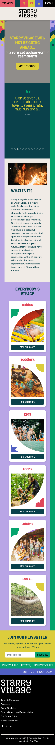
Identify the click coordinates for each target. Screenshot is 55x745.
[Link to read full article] (27, 325)
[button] (24, 3)
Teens (27, 469)
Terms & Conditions (10, 700)
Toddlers (27, 359)
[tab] (12, 149)
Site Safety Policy (9, 716)
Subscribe (42, 655)
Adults (27, 524)
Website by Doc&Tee (28, 741)
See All (27, 578)
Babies (27, 305)
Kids (27, 414)
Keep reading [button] (27, 66)
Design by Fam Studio (39, 738)
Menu (49, 3)
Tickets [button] (7, 3)
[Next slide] (48, 51)
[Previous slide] (7, 51)
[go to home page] (27, 13)
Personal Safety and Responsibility (17, 712)
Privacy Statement (9, 720)
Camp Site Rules (8, 708)
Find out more (32, 347)
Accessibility (6, 704)
